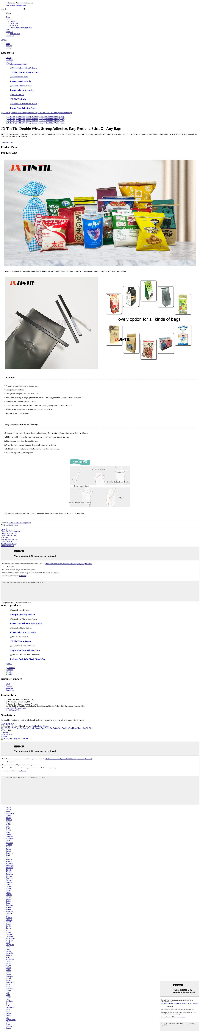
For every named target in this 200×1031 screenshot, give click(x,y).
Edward (4, 736)
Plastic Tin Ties (6, 542)
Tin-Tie (88, 728)
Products (9, 19)
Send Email (5, 732)
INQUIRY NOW (7, 724)
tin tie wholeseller (7, 546)
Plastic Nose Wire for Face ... (23, 108)
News (8, 30)
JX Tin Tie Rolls (18, 99)
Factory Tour (15, 34)
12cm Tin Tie (6, 728)
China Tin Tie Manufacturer (11, 531)
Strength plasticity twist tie (22, 614)
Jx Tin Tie (4, 537)
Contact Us (10, 36)
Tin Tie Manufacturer (8, 544)
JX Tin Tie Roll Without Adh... (25, 72)
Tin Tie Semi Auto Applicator (21, 27)
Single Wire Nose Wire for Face (25, 650)
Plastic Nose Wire (78, 728)
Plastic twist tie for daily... (22, 90)
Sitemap (46, 726)
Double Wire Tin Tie (8, 533)
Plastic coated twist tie (20, 81)
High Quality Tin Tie (8, 535)
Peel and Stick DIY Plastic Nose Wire (27, 659)
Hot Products (37, 726)
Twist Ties (14, 23)
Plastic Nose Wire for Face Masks (26, 623)
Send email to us (7, 142)
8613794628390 (7, 734)
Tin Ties (13, 21)
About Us (9, 32)
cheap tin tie (5, 529)
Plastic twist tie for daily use (23, 632)
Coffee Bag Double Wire (62, 728)
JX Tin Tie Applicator (20, 641)
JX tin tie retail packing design (20, 523)
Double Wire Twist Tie (43, 728)
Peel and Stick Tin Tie (9, 539)
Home (8, 17)
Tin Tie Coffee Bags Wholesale (23, 728)
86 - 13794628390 (12, 710)
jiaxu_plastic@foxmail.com (16, 5)
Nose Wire (14, 25)
